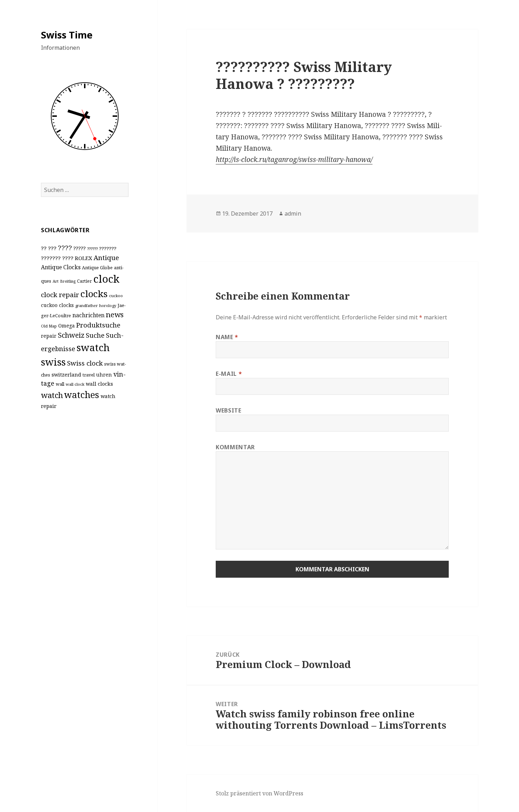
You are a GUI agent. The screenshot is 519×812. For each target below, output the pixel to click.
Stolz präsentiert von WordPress (259, 793)
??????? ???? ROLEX (66, 257)
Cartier (84, 281)
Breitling (68, 281)
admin (293, 213)
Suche (95, 335)
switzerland (66, 374)
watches (81, 395)
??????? (108, 248)
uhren (104, 374)
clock (106, 279)
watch (52, 395)
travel (89, 375)
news (115, 314)
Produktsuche (98, 324)
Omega (66, 325)
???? (65, 247)
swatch (93, 347)
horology (107, 305)
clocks (94, 293)
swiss (53, 361)
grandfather (86, 305)
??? (52, 248)
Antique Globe (97, 267)
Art (56, 281)
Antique (106, 257)
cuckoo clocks (57, 305)
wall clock (75, 384)
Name (227, 337)
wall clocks (99, 383)
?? (44, 248)
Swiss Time (67, 34)
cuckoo (116, 295)
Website (228, 410)
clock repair (60, 294)
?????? (92, 248)
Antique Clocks (60, 267)
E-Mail (229, 374)
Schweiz (71, 335)
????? (79, 248)
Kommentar (235, 447)
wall (60, 384)
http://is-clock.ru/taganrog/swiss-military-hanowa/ (294, 159)
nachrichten (88, 315)
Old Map (49, 326)
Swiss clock (85, 363)
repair (48, 335)
